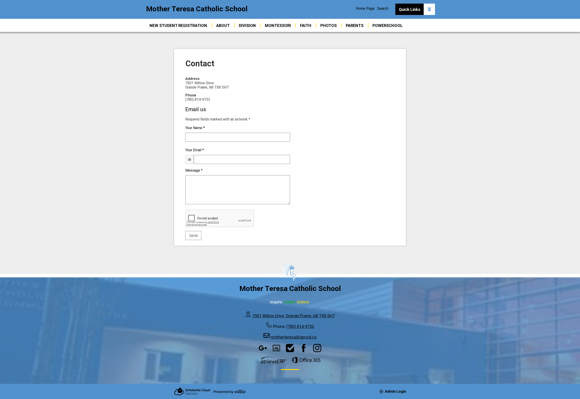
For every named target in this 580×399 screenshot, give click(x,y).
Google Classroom (276, 348)
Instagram (317, 348)
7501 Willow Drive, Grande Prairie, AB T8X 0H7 (293, 315)
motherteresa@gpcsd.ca (294, 337)
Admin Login (395, 391)
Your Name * (195, 128)
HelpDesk (290, 348)
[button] (223, 25)
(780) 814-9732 (300, 326)
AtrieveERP (274, 360)
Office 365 (306, 360)
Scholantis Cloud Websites (192, 391)
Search (382, 8)
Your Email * (194, 150)
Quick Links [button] (409, 9)
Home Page (365, 8)
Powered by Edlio (229, 391)
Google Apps (262, 348)
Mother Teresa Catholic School (196, 9)
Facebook (303, 348)
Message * (194, 170)
